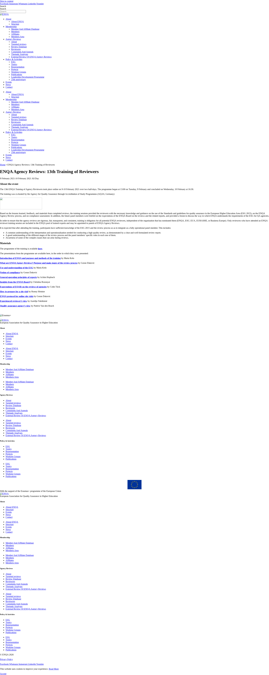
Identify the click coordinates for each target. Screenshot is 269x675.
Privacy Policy (6, 659)
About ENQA (17, 21)
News (8, 84)
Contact (9, 87)
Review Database (19, 47)
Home (2, 165)
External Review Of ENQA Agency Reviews (31, 57)
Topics (14, 64)
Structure (15, 24)
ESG (13, 62)
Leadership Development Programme (27, 77)
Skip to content (6, 1)
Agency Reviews (13, 39)
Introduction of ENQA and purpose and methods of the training (30, 258)
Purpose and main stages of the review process (55, 263)
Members (15, 31)
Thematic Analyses (19, 54)
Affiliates (15, 34)
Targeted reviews (18, 44)
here (40, 248)
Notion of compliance (10, 272)
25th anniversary (18, 79)
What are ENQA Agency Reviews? (16, 263)
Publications (16, 74)
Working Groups (18, 72)
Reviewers (16, 49)
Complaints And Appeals (22, 52)
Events (9, 82)
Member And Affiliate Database (25, 29)
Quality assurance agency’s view (15, 306)
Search (3, 6)
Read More (54, 669)
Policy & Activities (14, 59)
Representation (17, 67)
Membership (11, 26)
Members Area (17, 36)
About (8, 19)
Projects (14, 69)
